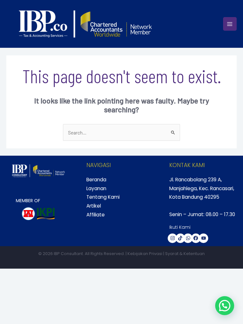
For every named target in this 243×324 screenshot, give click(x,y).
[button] (224, 305)
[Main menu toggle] (230, 24)
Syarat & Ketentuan (185, 254)
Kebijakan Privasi (145, 254)
